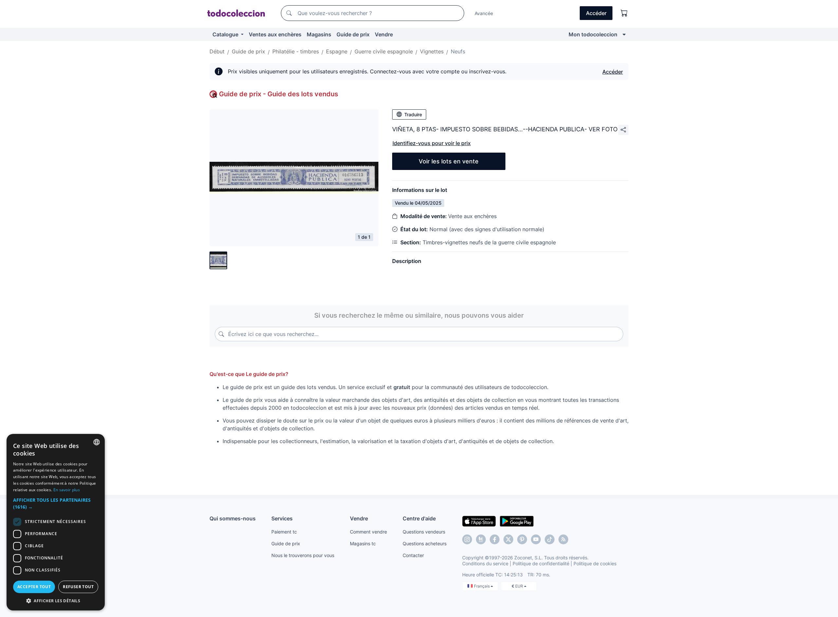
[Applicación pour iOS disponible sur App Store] (479, 520)
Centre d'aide (419, 518)
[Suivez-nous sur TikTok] (550, 539)
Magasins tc (363, 543)
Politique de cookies (595, 563)
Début (217, 51)
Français (482, 586)
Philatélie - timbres (295, 51)
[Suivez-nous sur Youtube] (536, 539)
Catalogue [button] (226, 34)
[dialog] (56, 522)
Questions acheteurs (424, 543)
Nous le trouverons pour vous (302, 555)
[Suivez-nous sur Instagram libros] (481, 539)
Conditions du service (485, 563)
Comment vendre (368, 531)
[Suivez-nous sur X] (508, 539)
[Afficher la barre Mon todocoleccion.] (624, 34)
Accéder (612, 71)
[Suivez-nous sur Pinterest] (522, 539)
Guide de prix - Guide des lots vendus (278, 94)
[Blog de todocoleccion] (563, 539)
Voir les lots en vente (449, 161)
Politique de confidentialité (541, 563)
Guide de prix (353, 34)
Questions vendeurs (424, 531)
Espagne (336, 51)
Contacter (413, 555)
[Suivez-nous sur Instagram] (467, 539)
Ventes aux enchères (275, 34)
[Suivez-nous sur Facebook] (495, 539)
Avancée (484, 13)
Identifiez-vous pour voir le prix (431, 143)
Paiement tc (284, 531)
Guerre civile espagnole (384, 51)
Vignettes (432, 51)
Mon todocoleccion (593, 34)
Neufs (458, 51)
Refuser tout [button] (78, 586)
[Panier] (624, 13)
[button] (55, 503)
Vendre (384, 34)
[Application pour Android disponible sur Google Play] (517, 520)
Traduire (413, 114)
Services (282, 518)
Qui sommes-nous (233, 518)
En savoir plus (66, 490)
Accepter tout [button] (34, 586)
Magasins (319, 34)
